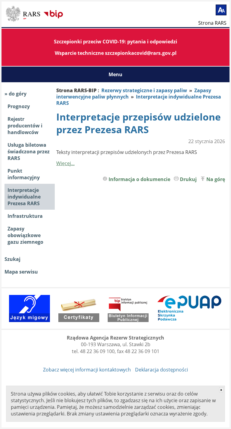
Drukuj (188, 179)
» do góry (15, 93)
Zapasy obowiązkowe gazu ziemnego (25, 235)
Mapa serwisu (21, 271)
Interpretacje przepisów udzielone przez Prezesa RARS (138, 123)
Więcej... (65, 163)
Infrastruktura (25, 216)
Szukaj (12, 259)
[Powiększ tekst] (221, 10)
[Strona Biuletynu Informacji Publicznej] (128, 308)
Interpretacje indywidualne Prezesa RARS (24, 197)
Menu (115, 74)
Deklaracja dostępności (161, 369)
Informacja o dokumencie (139, 179)
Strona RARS (212, 23)
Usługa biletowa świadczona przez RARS (29, 151)
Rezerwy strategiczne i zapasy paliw (144, 90)
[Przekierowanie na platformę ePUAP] (189, 308)
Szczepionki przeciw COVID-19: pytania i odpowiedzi (115, 41)
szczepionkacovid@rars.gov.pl (141, 53)
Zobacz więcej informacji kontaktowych (87, 369)
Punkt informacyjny (24, 174)
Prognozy (19, 106)
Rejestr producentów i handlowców (25, 126)
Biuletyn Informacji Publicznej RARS (24, 15)
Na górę (215, 179)
